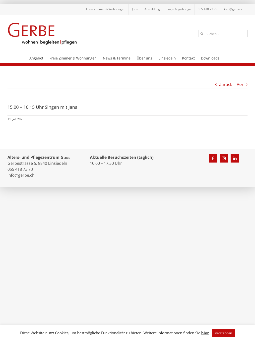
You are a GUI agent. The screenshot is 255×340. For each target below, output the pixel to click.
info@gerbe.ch (21, 175)
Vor (240, 84)
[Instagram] (224, 158)
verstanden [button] (223, 333)
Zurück (225, 84)
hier (205, 332)
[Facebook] (213, 158)
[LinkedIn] (235, 158)
